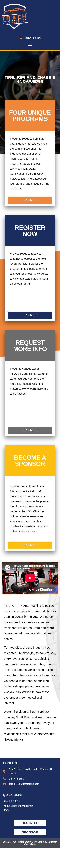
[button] (30, 44)
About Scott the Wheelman (18, 805)
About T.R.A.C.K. (12, 801)
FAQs (6, 810)
